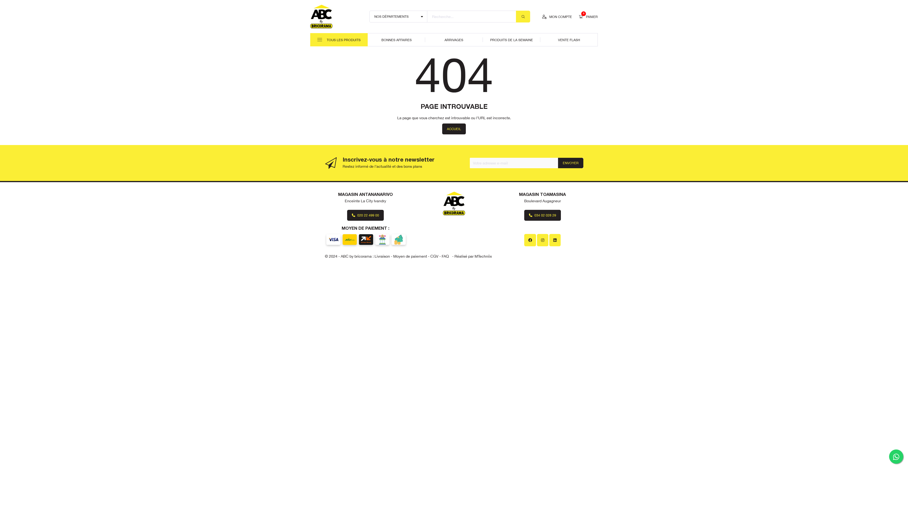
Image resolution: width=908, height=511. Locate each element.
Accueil (454, 129)
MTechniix (483, 256)
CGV (434, 256)
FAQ (445, 256)
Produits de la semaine (511, 40)
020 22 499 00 (367, 215)
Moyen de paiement (410, 256)
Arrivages (454, 40)
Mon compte (560, 17)
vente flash (569, 40)
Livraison (382, 256)
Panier (590, 16)
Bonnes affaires (396, 40)
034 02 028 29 (544, 215)
